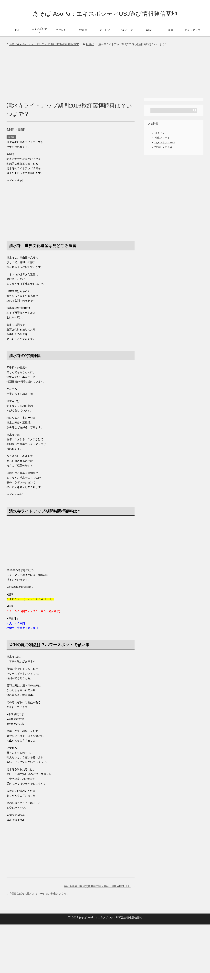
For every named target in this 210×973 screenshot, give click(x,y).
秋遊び (11, 137)
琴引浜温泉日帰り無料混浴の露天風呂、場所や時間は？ (97, 886)
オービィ (105, 30)
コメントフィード (164, 142)
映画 (170, 30)
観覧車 (83, 30)
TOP (17, 30)
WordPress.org (163, 147)
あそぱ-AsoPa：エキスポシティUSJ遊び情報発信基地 (105, 13)
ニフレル (61, 30)
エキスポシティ (39, 30)
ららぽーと (126, 30)
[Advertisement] (105, 73)
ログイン (159, 133)
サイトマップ (192, 30)
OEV (149, 30)
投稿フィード (162, 137)
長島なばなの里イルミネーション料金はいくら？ (40, 893)
